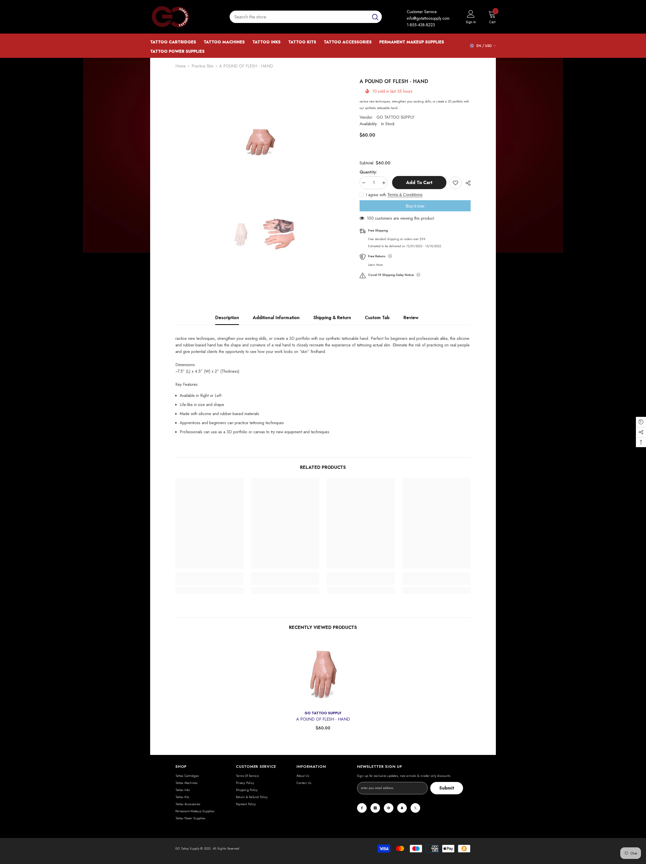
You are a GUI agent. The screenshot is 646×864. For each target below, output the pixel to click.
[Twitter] (415, 808)
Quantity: (368, 172)
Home (180, 66)
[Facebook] (362, 808)
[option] (260, 141)
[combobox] (299, 17)
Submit (446, 788)
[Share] (466, 183)
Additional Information (276, 317)
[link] (209, 582)
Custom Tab (377, 317)
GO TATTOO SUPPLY (395, 117)
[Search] (306, 17)
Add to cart (418, 182)
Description (227, 317)
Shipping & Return (332, 317)
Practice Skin (202, 66)
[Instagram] (375, 808)
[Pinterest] (388, 808)
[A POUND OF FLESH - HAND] (323, 672)
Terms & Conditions (404, 195)
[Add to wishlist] (455, 182)
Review (410, 317)
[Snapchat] (402, 808)
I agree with (376, 194)
